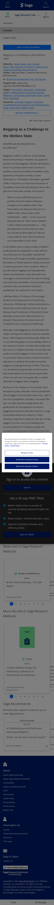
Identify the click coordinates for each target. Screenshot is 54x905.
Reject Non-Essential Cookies (27, 466)
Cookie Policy (15, 446)
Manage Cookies (27, 453)
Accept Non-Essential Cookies (27, 459)
